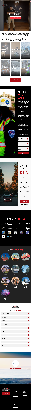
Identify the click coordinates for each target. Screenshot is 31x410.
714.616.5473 (15, 396)
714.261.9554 (25, 204)
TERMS (15, 408)
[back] (3, 368)
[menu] (29, 3)
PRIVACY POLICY (15, 407)
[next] (28, 368)
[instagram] (16, 398)
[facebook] (14, 398)
